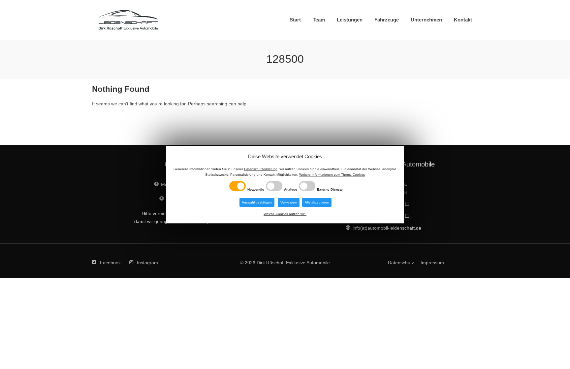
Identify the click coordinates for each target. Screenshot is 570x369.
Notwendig (255, 189)
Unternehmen (426, 19)
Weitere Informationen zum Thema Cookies (332, 175)
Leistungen (350, 19)
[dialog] (285, 185)
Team (319, 19)
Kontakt (463, 19)
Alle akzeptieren (317, 202)
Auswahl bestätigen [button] (257, 202)
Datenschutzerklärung (260, 169)
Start (295, 19)
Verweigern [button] (288, 202)
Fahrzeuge (386, 19)
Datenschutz (401, 262)
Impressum (432, 262)
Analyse (290, 189)
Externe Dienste (330, 189)
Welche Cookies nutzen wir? (285, 214)
